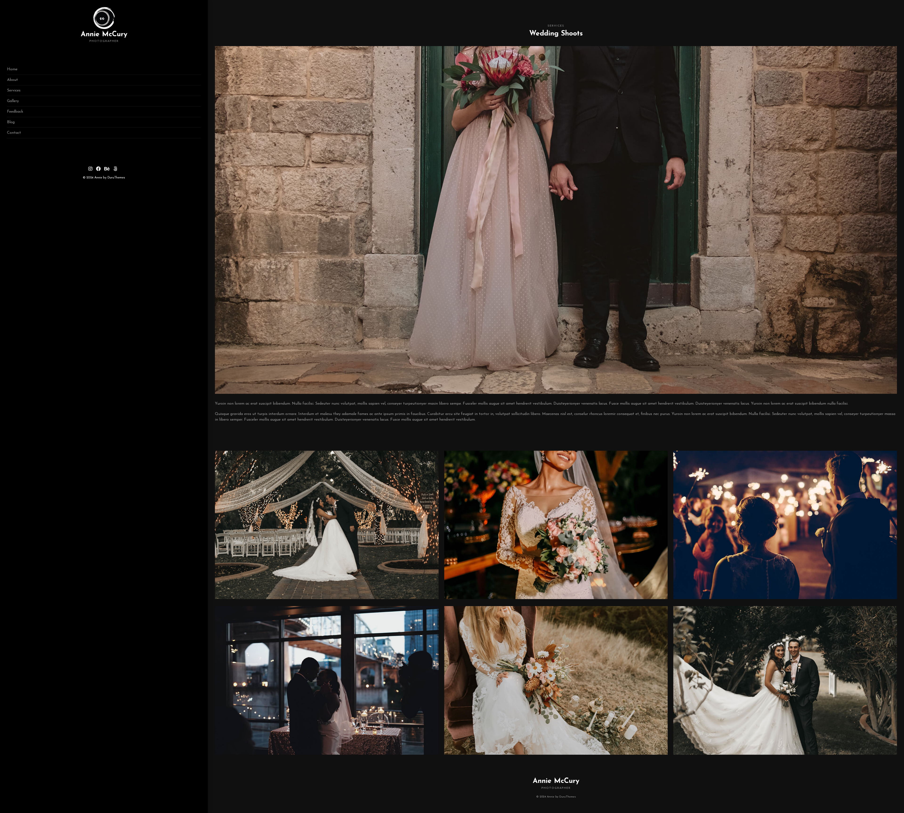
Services (13, 90)
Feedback (15, 112)
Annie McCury (104, 37)
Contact (14, 133)
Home (12, 69)
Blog (11, 122)
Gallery (13, 101)
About (12, 80)
